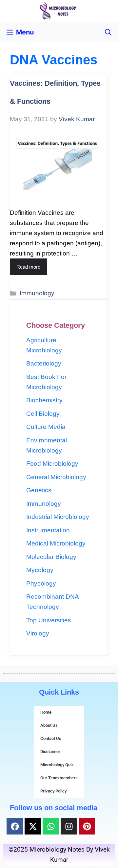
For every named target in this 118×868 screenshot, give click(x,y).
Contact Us (50, 738)
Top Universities (48, 620)
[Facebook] (15, 826)
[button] (108, 32)
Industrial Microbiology (57, 516)
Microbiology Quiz (57, 764)
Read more (28, 267)
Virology (37, 633)
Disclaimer (50, 751)
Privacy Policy (53, 791)
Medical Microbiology (56, 543)
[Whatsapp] (51, 826)
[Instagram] (69, 826)
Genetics (38, 490)
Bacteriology (43, 363)
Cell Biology (43, 413)
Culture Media (46, 426)
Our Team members (59, 777)
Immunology (37, 293)
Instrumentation (48, 530)
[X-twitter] (33, 826)
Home (45, 712)
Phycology (41, 583)
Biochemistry (44, 400)
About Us (49, 725)
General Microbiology (56, 477)
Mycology (39, 570)
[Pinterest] (87, 826)
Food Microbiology (52, 463)
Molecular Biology (51, 556)
